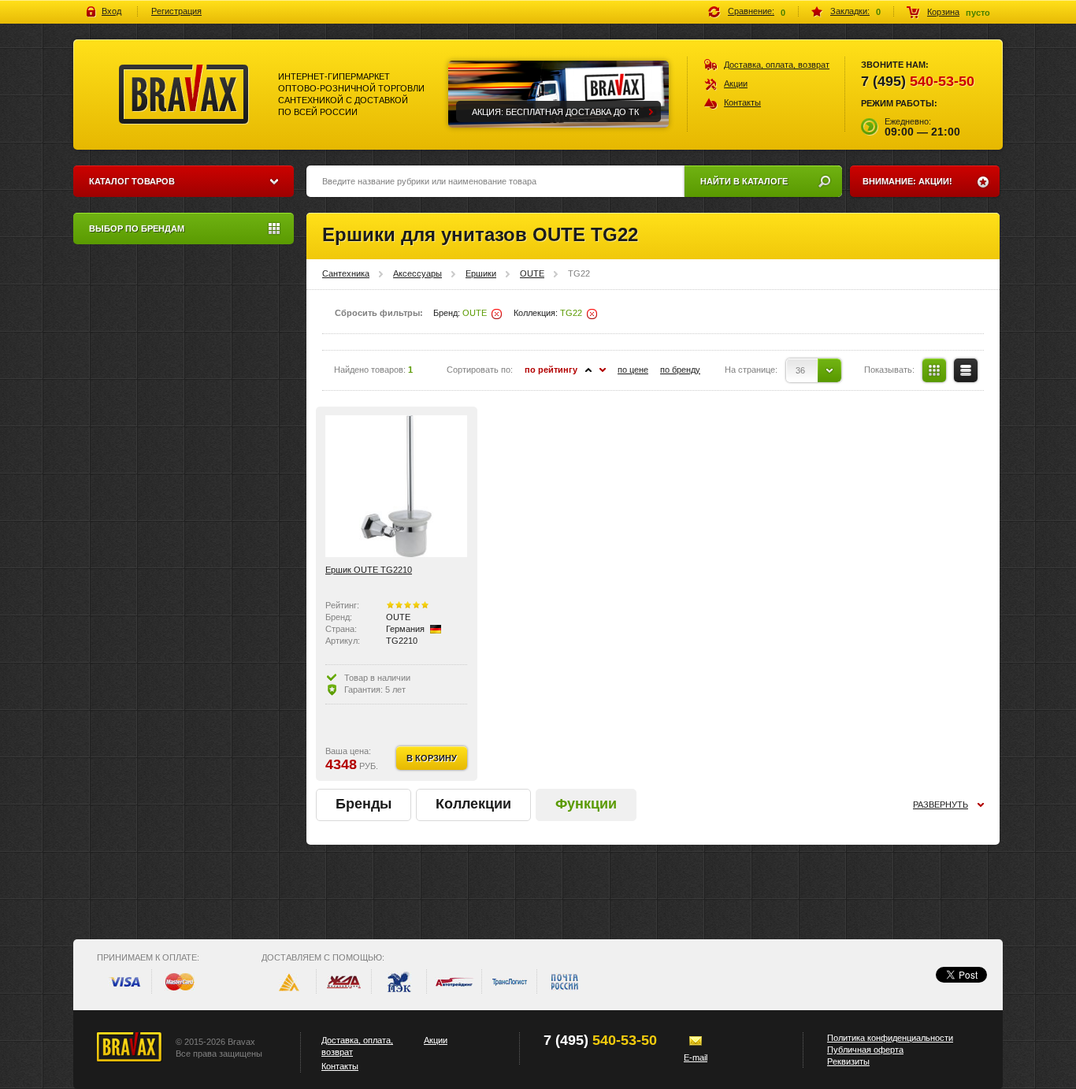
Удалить (497, 314)
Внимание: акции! (907, 181)
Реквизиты (848, 1061)
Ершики (481, 273)
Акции (736, 83)
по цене (633, 369)
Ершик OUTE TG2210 (368, 569)
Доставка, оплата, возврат (776, 64)
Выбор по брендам (136, 228)
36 (800, 370)
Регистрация (176, 11)
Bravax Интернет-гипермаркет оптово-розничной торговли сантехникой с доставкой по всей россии (184, 95)
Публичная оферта (865, 1049)
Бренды (363, 804)
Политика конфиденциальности (890, 1038)
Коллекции (473, 804)
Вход (111, 11)
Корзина (943, 12)
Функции (586, 804)
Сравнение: (751, 11)
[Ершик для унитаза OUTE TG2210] (396, 486)
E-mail (695, 1057)
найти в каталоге (744, 181)
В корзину (431, 758)
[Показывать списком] (966, 370)
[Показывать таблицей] (934, 370)
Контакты (742, 102)
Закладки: (850, 11)
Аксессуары (417, 273)
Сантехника (345, 273)
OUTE (532, 273)
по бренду (680, 369)
